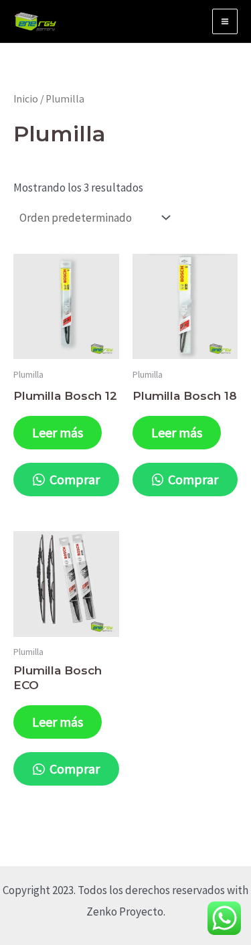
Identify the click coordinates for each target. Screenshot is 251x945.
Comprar (73, 479)
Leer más (57, 432)
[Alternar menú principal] (225, 21)
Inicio (25, 98)
